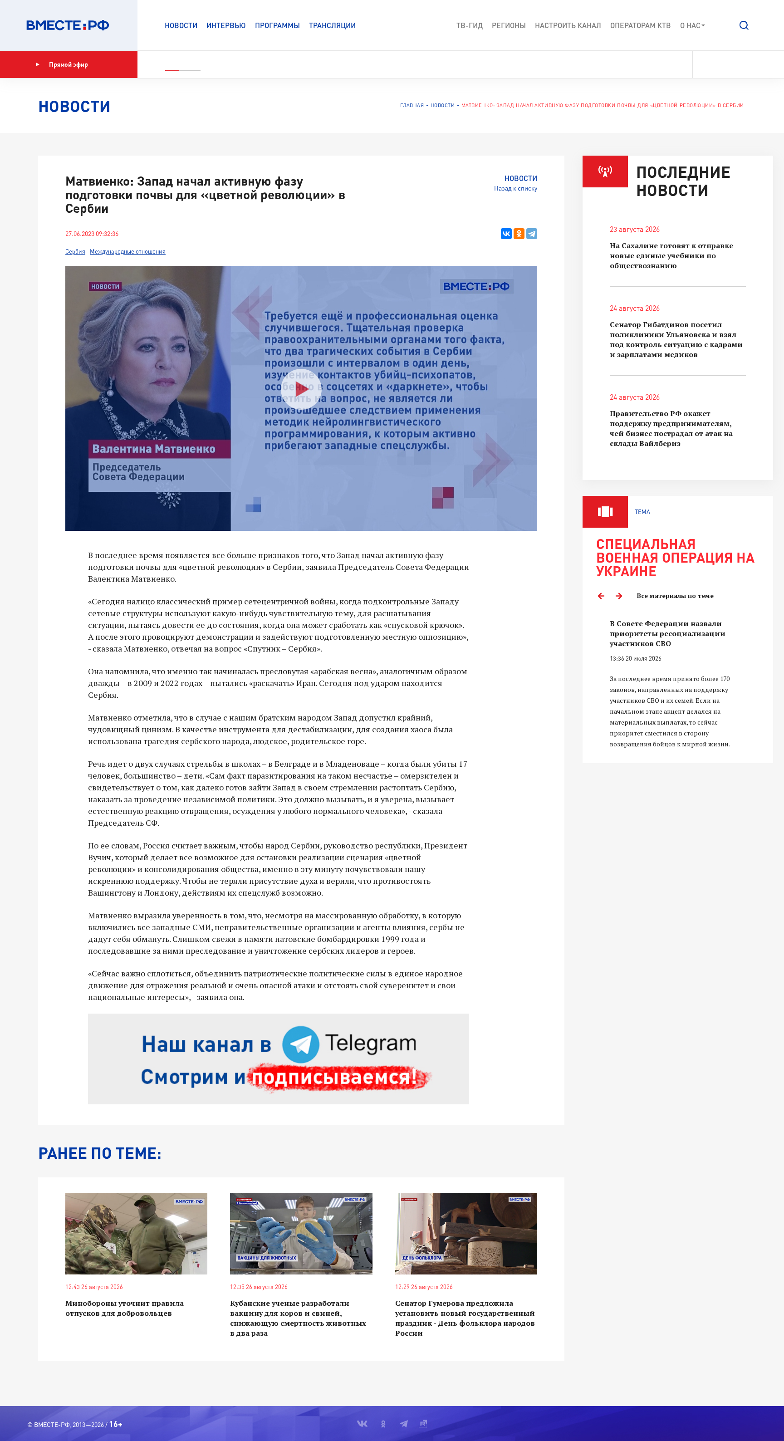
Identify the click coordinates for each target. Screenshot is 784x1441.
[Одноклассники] (519, 233)
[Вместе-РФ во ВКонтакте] (706, 64)
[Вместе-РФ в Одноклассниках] (722, 64)
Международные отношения (128, 251)
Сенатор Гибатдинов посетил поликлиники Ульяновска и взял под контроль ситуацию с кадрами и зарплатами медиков (676, 339)
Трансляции (332, 25)
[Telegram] (531, 233)
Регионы (509, 25)
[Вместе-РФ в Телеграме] (738, 64)
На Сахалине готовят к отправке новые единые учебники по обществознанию (671, 255)
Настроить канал (568, 25)
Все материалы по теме (675, 595)
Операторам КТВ (640, 25)
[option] (678, 684)
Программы (277, 25)
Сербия (75, 251)
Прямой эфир (68, 64)
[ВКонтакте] (506, 233)
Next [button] (619, 596)
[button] (744, 25)
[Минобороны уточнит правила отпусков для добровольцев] (136, 1233)
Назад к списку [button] (515, 188)
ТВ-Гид (469, 25)
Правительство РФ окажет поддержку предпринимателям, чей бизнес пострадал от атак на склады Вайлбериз (671, 428)
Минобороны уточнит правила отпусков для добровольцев (124, 1308)
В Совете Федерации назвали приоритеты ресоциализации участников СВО (667, 633)
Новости (181, 25)
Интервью (226, 25)
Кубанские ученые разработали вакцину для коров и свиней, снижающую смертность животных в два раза (298, 1318)
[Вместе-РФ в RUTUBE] (753, 64)
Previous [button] (601, 596)
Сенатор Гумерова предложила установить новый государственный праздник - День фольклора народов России (465, 1318)
